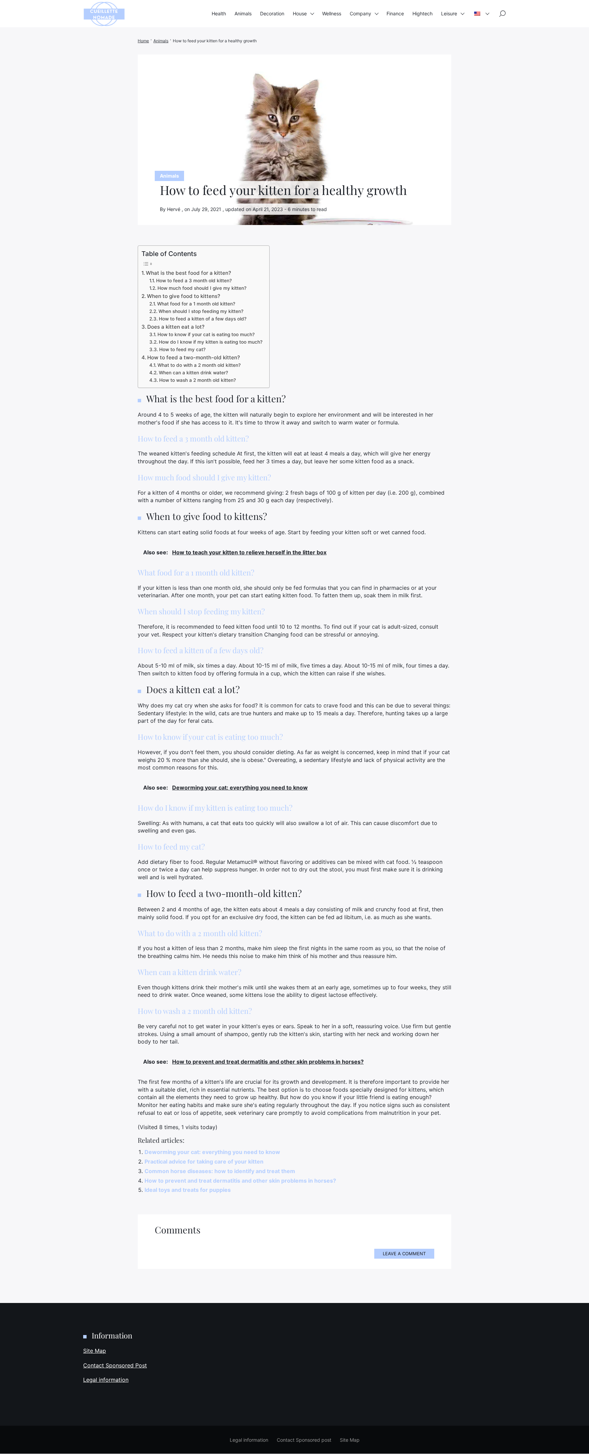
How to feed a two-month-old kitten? (193, 357)
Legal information (106, 1380)
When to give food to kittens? (183, 296)
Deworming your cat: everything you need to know (212, 1152)
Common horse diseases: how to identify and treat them (220, 1171)
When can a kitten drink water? (193, 372)
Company (360, 13)
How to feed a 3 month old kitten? (194, 280)
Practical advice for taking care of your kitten (204, 1161)
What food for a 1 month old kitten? (196, 303)
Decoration (272, 13)
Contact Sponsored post (304, 1440)
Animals (243, 13)
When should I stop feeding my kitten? (200, 311)
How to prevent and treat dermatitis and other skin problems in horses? (240, 1180)
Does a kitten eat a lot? (176, 327)
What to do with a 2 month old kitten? (199, 365)
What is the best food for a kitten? (188, 273)
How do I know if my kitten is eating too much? (210, 342)
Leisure (449, 13)
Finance (395, 13)
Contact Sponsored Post (115, 1365)
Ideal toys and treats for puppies (188, 1189)
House (300, 13)
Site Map (94, 1350)
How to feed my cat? (182, 349)
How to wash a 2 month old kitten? (197, 380)
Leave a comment (404, 1253)
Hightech (422, 13)
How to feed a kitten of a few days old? (202, 318)
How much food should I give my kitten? (201, 288)
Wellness (331, 13)
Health (219, 13)
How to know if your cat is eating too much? (206, 334)
